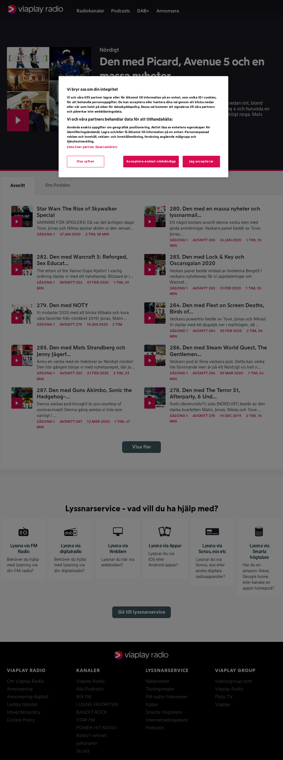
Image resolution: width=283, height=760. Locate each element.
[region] (143, 127)
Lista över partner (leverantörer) (92, 147)
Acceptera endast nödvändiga (150, 161)
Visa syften (86, 161)
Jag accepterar (201, 161)
